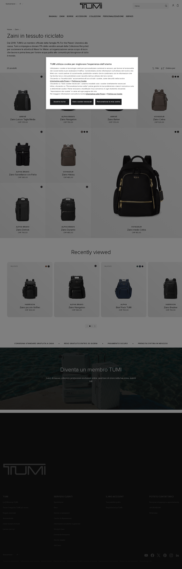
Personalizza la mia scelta (108, 102)
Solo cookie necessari (82, 102)
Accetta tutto (60, 102)
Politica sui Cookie (79, 81)
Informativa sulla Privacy (60, 81)
